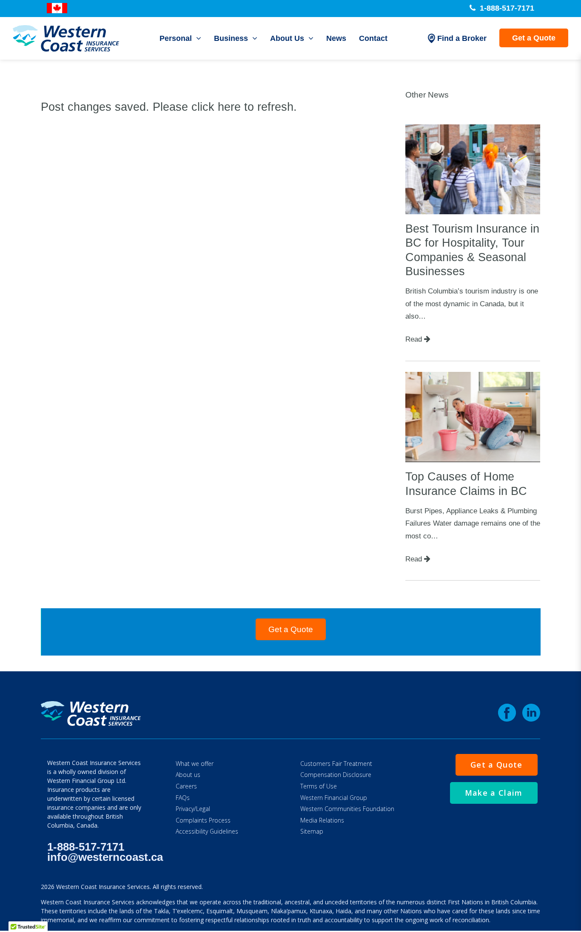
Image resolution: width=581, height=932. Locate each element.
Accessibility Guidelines (207, 831)
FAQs (183, 798)
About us (188, 775)
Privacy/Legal (193, 809)
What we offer (195, 763)
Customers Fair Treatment (336, 763)
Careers (186, 786)
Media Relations (322, 820)
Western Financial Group (333, 798)
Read (414, 339)
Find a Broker (462, 38)
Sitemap (311, 831)
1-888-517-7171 (506, 8)
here (229, 107)
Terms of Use (318, 786)
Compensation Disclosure (335, 775)
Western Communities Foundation (347, 809)
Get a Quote (533, 38)
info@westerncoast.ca (105, 857)
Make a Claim (494, 793)
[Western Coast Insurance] (66, 38)
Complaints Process (203, 820)
